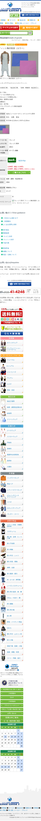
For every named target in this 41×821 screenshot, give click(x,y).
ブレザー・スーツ (13, 514)
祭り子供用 (10, 543)
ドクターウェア (12, 436)
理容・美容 (10, 390)
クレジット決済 (8, 239)
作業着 (36, 808)
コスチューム (11, 531)
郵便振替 (6, 233)
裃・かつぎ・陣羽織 (13, 580)
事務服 (3, 20)
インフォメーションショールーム (13, 348)
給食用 (9, 413)
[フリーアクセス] (14, 15)
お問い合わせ (11, 713)
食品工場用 (10, 401)
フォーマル (10, 360)
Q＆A (12, 697)
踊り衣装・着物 (12, 561)
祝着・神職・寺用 (13, 652)
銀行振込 (6, 230)
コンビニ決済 (7, 236)
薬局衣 (9, 461)
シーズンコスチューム (14, 586)
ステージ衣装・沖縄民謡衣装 (14, 525)
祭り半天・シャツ (13, 555)
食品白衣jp (22, 160)
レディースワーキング (14, 490)
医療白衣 (32, 20)
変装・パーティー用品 (14, 622)
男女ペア (10, 484)
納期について (7, 251)
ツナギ (9, 502)
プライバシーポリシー (11, 705)
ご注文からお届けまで (10, 218)
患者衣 (9, 448)
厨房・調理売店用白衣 (14, 407)
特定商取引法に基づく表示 (12, 689)
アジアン (10, 378)
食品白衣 (23, 20)
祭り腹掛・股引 (12, 573)
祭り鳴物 (10, 549)
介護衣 (9, 467)
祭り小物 (10, 640)
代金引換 (6, 243)
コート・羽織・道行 (13, 658)
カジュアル (10, 366)
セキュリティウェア (13, 508)
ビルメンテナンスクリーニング (13, 496)
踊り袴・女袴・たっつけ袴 (14, 537)
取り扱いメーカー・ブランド (26, 23)
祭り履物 (10, 604)
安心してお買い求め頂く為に (12, 709)
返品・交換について (10, 254)
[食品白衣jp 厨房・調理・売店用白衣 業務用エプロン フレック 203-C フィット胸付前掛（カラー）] (12, 160)
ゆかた (9, 628)
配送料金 (6, 248)
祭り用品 (10, 23)
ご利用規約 (12, 701)
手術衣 (9, 442)
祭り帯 (9, 616)
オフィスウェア (12, 343)
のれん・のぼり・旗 (13, 598)
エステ (9, 384)
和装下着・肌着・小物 (14, 646)
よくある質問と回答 (10, 224)
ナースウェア (11, 430)
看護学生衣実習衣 (13, 454)
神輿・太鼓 (10, 567)
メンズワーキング (13, 478)
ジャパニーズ (11, 372)
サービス (12, 20)
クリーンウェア (12, 419)
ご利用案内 (7, 221)
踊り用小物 (10, 610)
